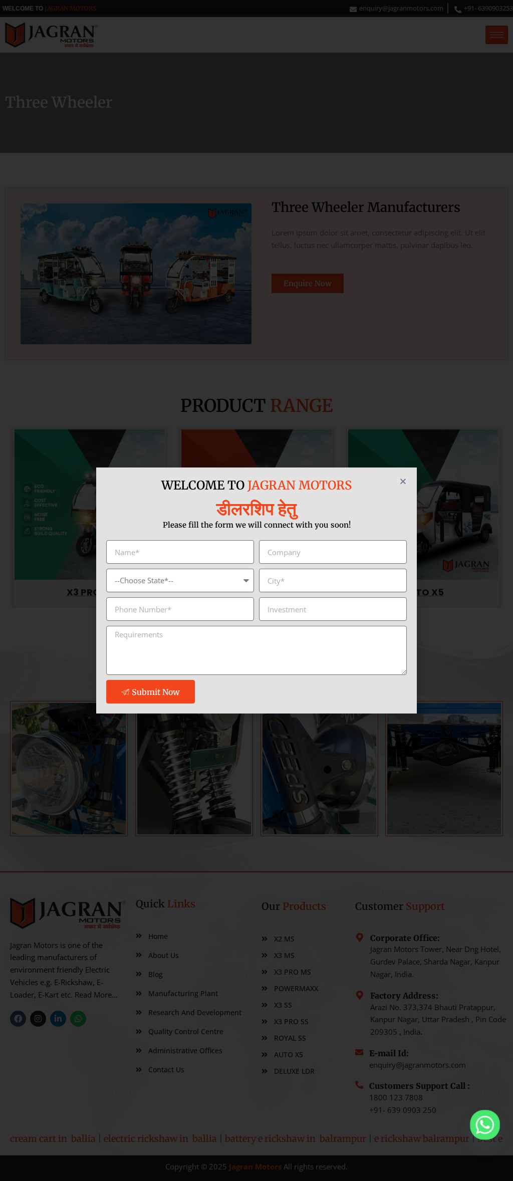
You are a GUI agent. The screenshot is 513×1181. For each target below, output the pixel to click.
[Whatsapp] (484, 1124)
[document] (256, 590)
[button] (403, 481)
